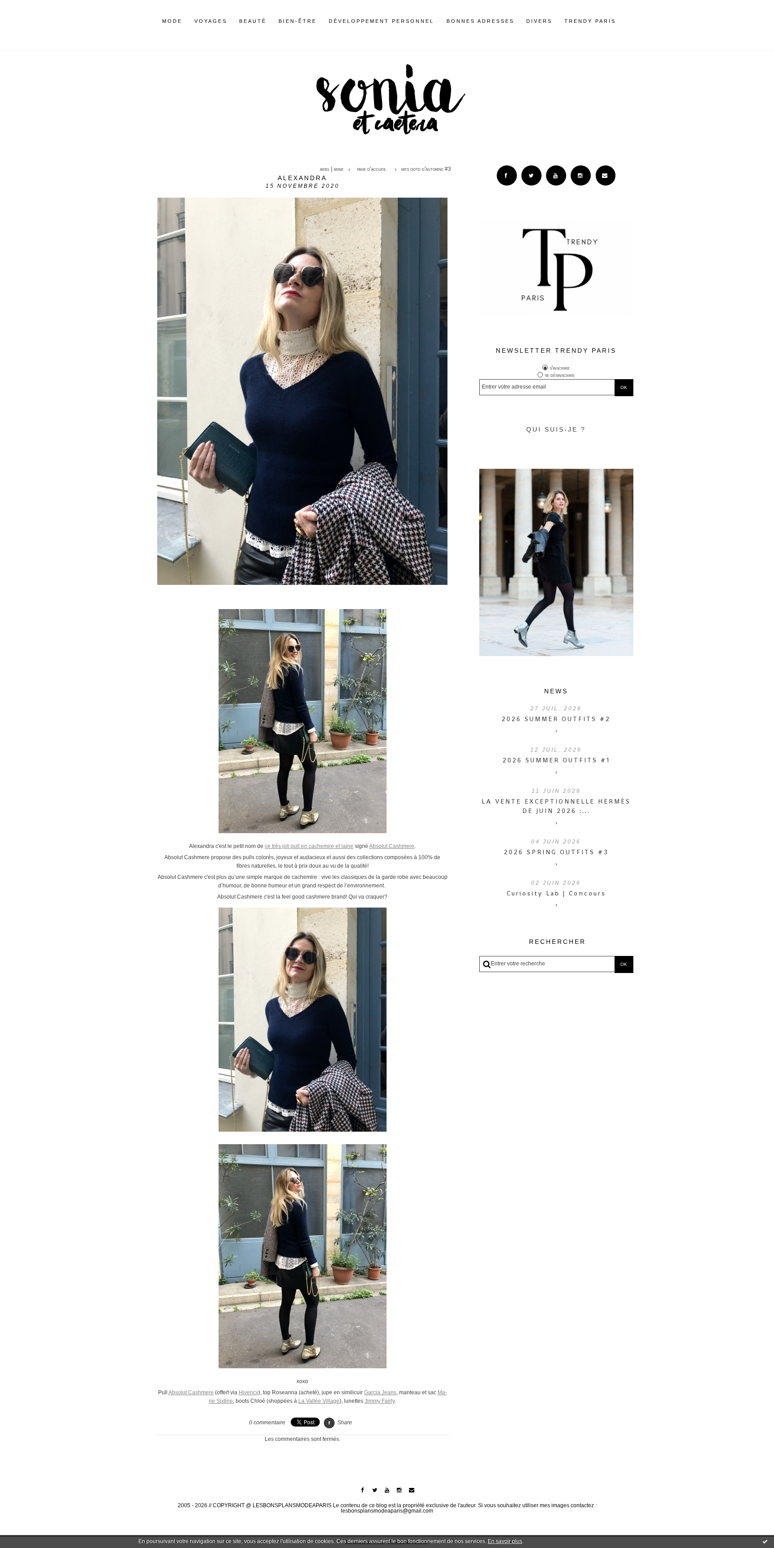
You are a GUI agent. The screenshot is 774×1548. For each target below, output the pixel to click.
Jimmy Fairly (380, 1401)
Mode (172, 21)
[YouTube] (556, 175)
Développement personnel (381, 21)
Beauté (253, 21)
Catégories (629, 21)
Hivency (248, 1392)
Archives (622, 21)
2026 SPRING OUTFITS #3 (556, 852)
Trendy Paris (590, 21)
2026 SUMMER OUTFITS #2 (556, 719)
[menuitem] (172, 28)
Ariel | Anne (332, 169)
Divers (539, 21)
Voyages (210, 21)
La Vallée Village (319, 1401)
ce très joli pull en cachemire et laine (309, 846)
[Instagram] (581, 175)
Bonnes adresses (480, 21)
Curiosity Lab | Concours (556, 893)
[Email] (606, 175)
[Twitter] (531, 175)
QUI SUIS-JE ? (556, 429)
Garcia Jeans (380, 1392)
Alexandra (302, 178)
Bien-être (298, 21)
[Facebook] (507, 175)
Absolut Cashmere (391, 846)
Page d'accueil (371, 169)
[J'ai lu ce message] (765, 1541)
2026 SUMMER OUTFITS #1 (556, 760)
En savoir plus (505, 1541)
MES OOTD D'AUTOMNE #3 (426, 169)
